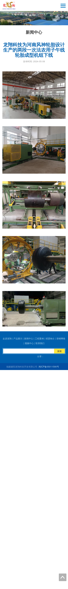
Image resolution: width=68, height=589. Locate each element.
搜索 (59, 351)
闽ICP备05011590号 (48, 366)
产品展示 (17, 338)
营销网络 (60, 338)
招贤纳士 (50, 338)
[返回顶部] (62, 577)
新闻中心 (28, 338)
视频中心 (29, 343)
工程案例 (39, 338)
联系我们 (40, 343)
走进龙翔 (7, 338)
